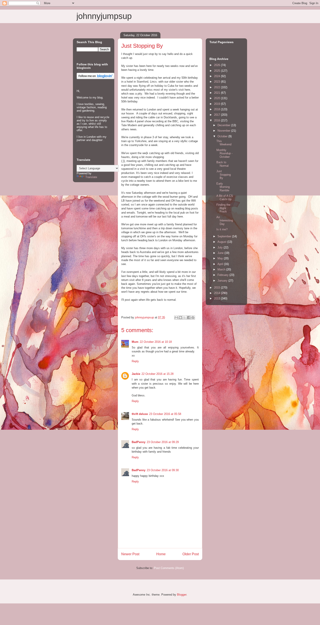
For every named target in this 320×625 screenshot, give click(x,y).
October (222, 136)
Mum (135, 341)
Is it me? (221, 229)
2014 (217, 293)
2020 (217, 98)
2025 (217, 70)
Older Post (190, 554)
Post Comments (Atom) (169, 568)
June (220, 253)
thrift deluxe (140, 414)
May (220, 258)
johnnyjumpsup (104, 16)
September (224, 236)
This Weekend (223, 142)
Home (161, 554)
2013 (217, 298)
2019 (217, 103)
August (222, 241)
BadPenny (138, 442)
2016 (217, 120)
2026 (217, 65)
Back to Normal (222, 164)
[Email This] (176, 317)
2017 (217, 114)
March (221, 269)
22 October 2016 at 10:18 (156, 341)
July (220, 247)
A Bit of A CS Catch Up (224, 197)
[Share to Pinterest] (193, 317)
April (220, 264)
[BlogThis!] (180, 317)
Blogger (181, 594)
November (224, 130)
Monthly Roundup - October (224, 153)
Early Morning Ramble (223, 187)
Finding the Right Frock (223, 208)
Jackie (136, 373)
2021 (217, 92)
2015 (217, 287)
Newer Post (130, 554)
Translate (91, 177)
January (222, 280)
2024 (217, 76)
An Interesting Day (224, 221)
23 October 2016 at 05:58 (165, 414)
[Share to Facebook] (189, 317)
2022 (217, 87)
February (223, 275)
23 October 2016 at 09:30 (163, 470)
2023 (217, 81)
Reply (135, 361)
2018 (217, 109)
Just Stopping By (223, 175)
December (224, 125)
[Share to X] (184, 317)
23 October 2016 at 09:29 (163, 442)
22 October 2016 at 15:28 (157, 373)
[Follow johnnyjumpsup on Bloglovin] (95, 78)
